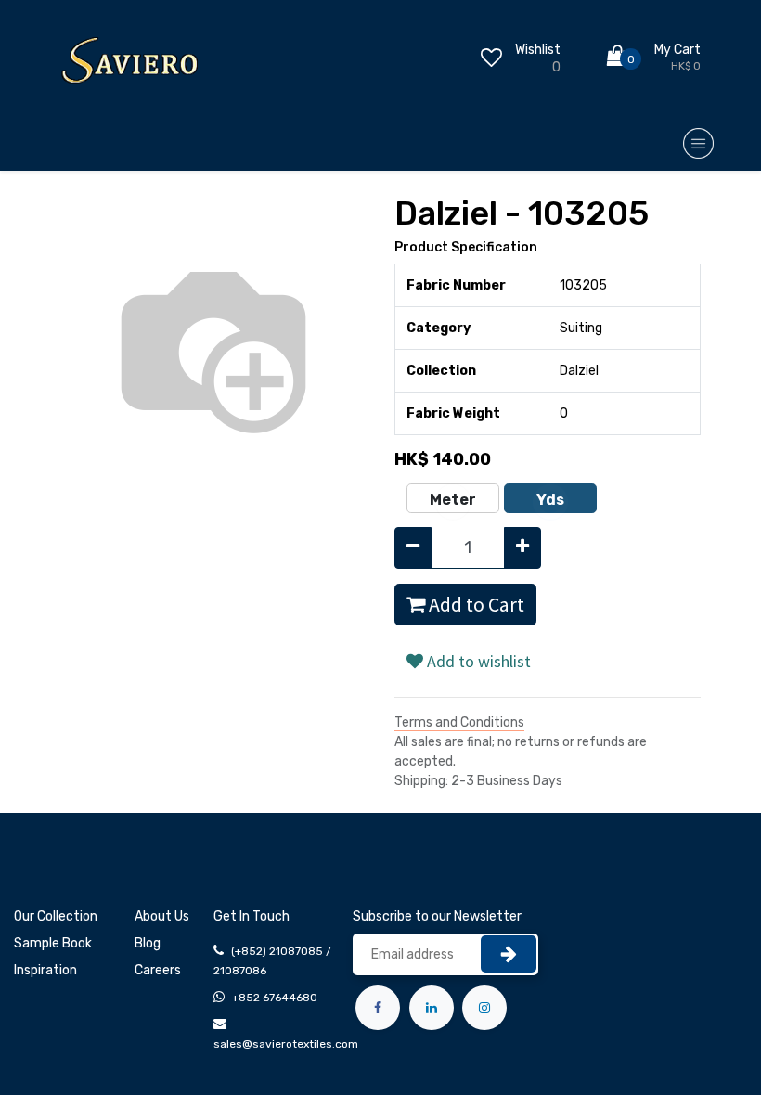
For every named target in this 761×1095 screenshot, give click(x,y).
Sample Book (53, 943)
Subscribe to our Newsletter (437, 916)
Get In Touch (251, 916)
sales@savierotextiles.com (285, 1043)
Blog (148, 943)
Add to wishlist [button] (477, 661)
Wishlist (538, 50)
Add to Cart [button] (474, 604)
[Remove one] (413, 548)
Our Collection (55, 916)
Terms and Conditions (459, 722)
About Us (162, 916)
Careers (158, 970)
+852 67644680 (274, 997)
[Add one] (522, 548)
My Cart (677, 50)
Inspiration (45, 970)
